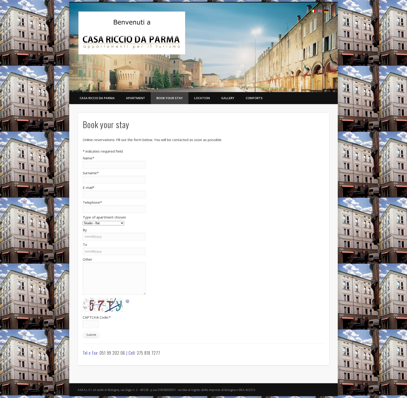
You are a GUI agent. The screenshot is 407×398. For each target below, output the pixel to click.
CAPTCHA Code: (97, 317)
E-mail (88, 187)
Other (87, 259)
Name (88, 158)
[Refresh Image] (127, 300)
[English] (320, 11)
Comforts (254, 98)
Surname (91, 173)
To (85, 244)
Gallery (227, 98)
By (85, 229)
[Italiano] (313, 11)
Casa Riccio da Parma (97, 98)
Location (202, 98)
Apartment (135, 98)
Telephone (92, 202)
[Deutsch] (326, 11)
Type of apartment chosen (104, 217)
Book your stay (169, 98)
